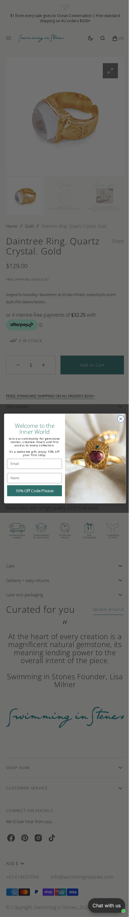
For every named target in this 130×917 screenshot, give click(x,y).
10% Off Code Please (32, 490)
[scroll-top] (111, 903)
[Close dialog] (118, 419)
